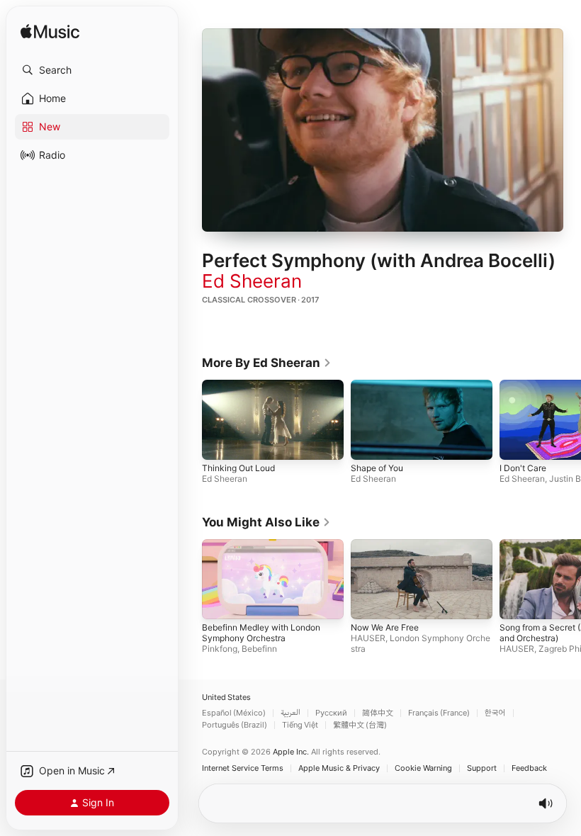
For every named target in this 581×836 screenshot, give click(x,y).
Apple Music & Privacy (339, 768)
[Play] (383, 130)
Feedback (529, 768)
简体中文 (377, 713)
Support (482, 768)
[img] (50, 32)
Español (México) (234, 713)
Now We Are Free (385, 627)
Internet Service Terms (242, 768)
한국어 (495, 713)
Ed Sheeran (252, 281)
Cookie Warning (423, 768)
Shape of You (377, 467)
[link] (267, 363)
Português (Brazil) (234, 725)
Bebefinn (259, 648)
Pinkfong (219, 648)
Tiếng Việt (300, 725)
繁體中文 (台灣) (360, 725)
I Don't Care (523, 467)
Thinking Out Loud (238, 467)
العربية (290, 713)
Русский (331, 713)
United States (226, 697)
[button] (92, 70)
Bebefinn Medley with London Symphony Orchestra (261, 632)
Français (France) (439, 713)
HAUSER (368, 638)
